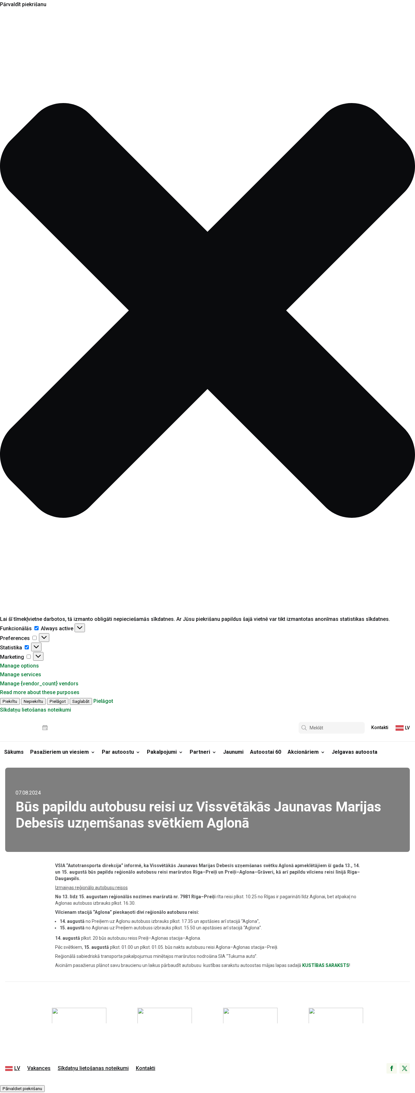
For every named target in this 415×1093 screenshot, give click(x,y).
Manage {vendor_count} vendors (39, 683)
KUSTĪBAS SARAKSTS (325, 965)
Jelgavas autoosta (354, 752)
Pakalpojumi (162, 752)
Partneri (200, 752)
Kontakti (379, 727)
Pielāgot (58, 701)
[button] (207, 312)
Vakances (39, 1068)
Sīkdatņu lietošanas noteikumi (35, 710)
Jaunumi (233, 752)
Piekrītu (10, 701)
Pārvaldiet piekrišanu (22, 1088)
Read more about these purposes (39, 692)
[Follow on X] (404, 1068)
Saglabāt (80, 701)
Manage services (20, 674)
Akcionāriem (303, 752)
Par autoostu (118, 752)
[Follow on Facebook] (391, 1068)
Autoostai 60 (265, 752)
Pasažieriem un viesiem (59, 752)
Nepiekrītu (33, 701)
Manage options (19, 666)
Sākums (14, 752)
